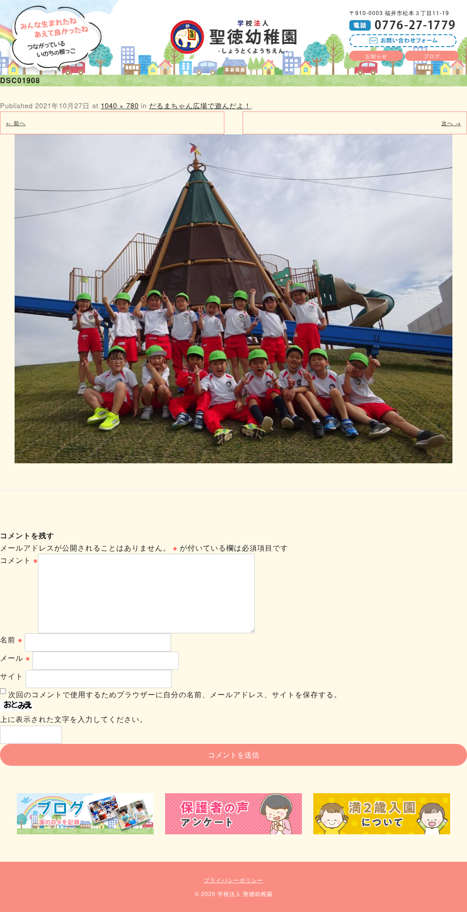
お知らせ (376, 55)
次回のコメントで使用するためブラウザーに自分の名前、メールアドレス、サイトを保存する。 (175, 694)
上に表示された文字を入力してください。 (73, 719)
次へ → (451, 123)
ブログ (432, 55)
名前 (11, 639)
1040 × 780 (120, 105)
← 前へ (16, 123)
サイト (11, 676)
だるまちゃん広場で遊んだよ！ (200, 105)
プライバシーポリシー (233, 880)
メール (15, 657)
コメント (19, 560)
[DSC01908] (233, 298)
